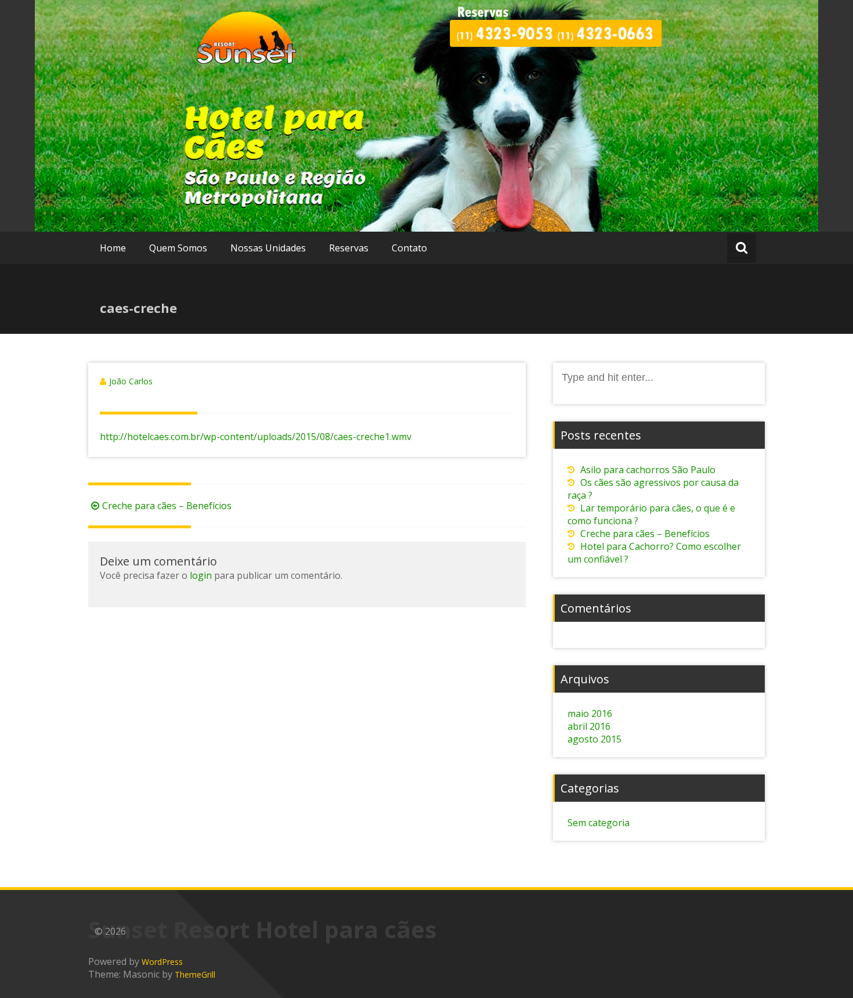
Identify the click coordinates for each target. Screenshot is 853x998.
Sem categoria (599, 822)
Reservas (348, 248)
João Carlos (131, 381)
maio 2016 (590, 713)
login (201, 575)
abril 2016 (589, 726)
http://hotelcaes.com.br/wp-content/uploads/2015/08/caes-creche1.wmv (255, 436)
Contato (409, 248)
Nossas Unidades (268, 248)
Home (113, 248)
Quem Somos (178, 248)
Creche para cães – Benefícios (167, 505)
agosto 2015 (594, 739)
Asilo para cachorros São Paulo (647, 469)
